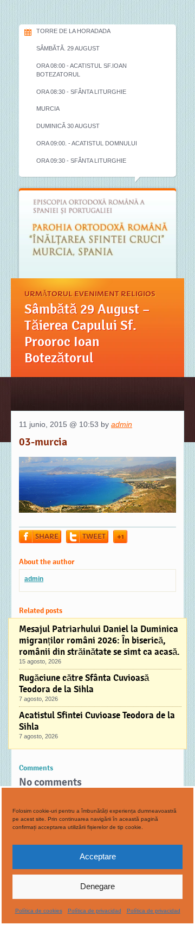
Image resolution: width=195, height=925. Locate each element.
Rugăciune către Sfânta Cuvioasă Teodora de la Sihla (84, 683)
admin (121, 424)
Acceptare (98, 856)
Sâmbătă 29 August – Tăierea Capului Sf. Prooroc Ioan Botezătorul (87, 333)
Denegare (97, 886)
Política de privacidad (94, 911)
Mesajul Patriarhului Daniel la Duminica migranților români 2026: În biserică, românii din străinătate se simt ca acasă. (99, 640)
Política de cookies (38, 911)
